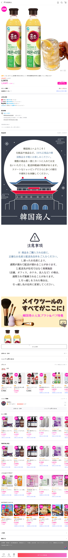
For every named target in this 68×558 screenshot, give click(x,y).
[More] (14, 83)
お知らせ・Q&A (33, 353)
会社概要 (3, 542)
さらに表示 (35, 346)
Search (61, 2)
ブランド (33, 364)
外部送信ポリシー (22, 542)
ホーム (51, 542)
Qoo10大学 (34, 542)
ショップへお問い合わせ (34, 359)
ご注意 (3, 533)
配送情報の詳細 (5, 124)
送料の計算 (17, 115)
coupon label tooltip (11, 91)
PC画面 (29, 542)
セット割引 (4, 414)
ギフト (14, 556)
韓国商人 (9, 2)
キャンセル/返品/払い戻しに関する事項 (10, 127)
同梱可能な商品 (5, 443)
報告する (3, 538)
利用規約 (8, 542)
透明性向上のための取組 (58, 542)
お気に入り (4, 556)
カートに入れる (42, 555)
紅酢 (2, 75)
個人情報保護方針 (14, 542)
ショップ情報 (33, 398)
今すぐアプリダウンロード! (42, 542)
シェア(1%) (9, 556)
